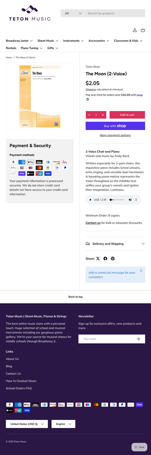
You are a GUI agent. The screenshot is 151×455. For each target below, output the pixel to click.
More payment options (115, 135)
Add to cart (127, 114)
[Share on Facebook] (105, 258)
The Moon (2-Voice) (25, 57)
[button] (143, 30)
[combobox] (103, 13)
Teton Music (93, 66)
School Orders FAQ (19, 388)
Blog (9, 366)
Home (9, 57)
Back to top (76, 296)
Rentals (11, 48)
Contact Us (13, 373)
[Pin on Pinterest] (112, 258)
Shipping (91, 89)
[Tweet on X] (98, 258)
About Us (12, 359)
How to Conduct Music (21, 381)
